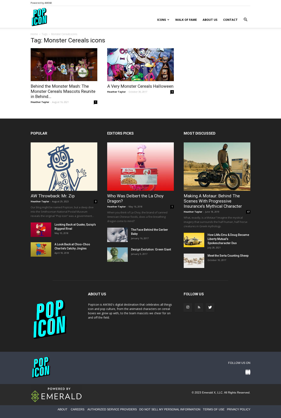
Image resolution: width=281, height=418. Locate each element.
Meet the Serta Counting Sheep (228, 255)
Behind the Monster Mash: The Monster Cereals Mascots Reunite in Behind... (63, 91)
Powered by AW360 (41, 2)
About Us (210, 20)
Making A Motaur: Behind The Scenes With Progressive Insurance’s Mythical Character (213, 201)
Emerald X (209, 392)
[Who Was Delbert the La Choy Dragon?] (140, 166)
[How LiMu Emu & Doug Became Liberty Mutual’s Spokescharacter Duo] (194, 240)
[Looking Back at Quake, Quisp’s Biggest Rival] (41, 229)
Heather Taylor (40, 102)
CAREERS (77, 409)
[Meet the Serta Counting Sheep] (194, 261)
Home (34, 34)
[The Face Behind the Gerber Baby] (117, 235)
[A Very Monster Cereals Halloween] (140, 64)
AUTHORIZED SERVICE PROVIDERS (112, 409)
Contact (230, 20)
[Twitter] (210, 307)
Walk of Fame (186, 20)
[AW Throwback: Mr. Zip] (64, 166)
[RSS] (199, 307)
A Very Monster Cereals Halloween (140, 86)
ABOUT (62, 409)
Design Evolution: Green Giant (151, 249)
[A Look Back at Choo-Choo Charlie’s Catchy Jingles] (41, 249)
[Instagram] (188, 307)
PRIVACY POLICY (238, 409)
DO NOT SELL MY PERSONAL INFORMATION (169, 409)
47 (248, 211)
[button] (245, 20)
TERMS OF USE (213, 409)
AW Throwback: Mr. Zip (53, 195)
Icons (161, 20)
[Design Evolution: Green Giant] (117, 254)
